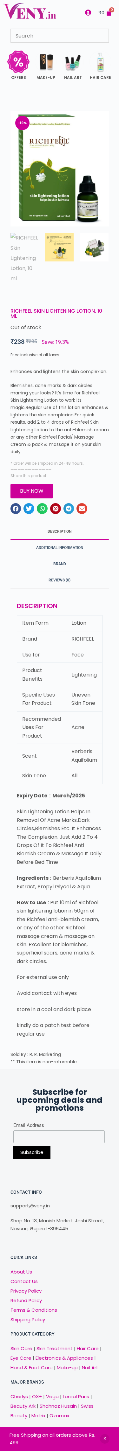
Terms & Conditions (33, 1310)
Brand (59, 564)
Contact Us (24, 1281)
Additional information (59, 547)
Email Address (28, 1125)
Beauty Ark (23, 1406)
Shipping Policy (27, 1319)
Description (59, 531)
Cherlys (19, 1396)
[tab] (59, 532)
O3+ (37, 1396)
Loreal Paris (76, 1396)
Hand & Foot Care (31, 1367)
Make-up (67, 1367)
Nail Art (90, 1367)
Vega (52, 1396)
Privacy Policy (26, 1291)
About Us (21, 1271)
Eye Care (20, 1358)
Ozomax (59, 1415)
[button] (15, 508)
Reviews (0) (59, 580)
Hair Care (88, 1348)
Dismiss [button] (104, 1439)
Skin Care (21, 1348)
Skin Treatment (54, 1348)
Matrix (38, 1415)
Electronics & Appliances (64, 1358)
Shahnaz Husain (58, 1406)
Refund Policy (26, 1300)
